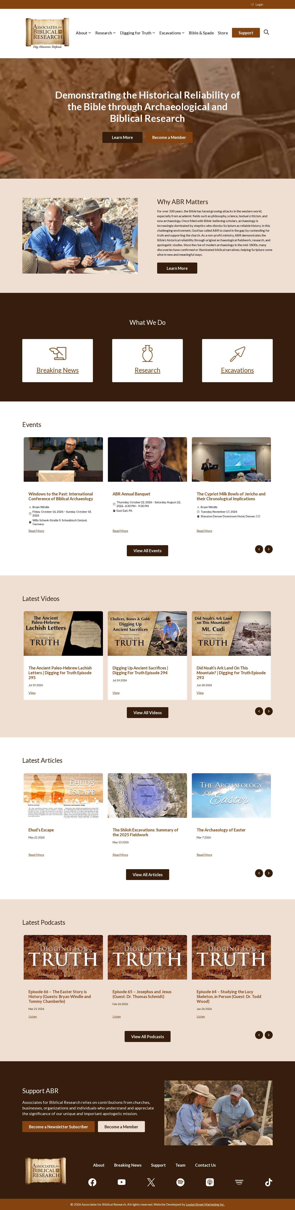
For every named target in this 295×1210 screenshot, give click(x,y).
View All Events (147, 550)
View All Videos (147, 712)
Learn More (122, 137)
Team (180, 1165)
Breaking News (127, 1165)
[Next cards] (269, 549)
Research (103, 32)
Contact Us (205, 1165)
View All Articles (148, 874)
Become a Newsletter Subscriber (58, 1126)
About (81, 32)
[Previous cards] (259, 549)
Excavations (170, 32)
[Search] (266, 32)
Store (223, 32)
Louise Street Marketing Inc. (205, 1204)
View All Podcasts (147, 1036)
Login (259, 4)
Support (246, 32)
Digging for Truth (135, 32)
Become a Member (169, 137)
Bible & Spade (201, 32)
